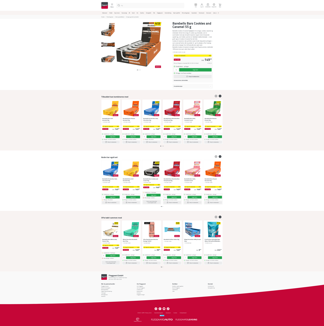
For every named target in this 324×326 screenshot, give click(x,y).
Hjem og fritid (176, 13)
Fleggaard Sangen (141, 294)
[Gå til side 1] (138, 70)
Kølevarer (104, 13)
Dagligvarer (160, 13)
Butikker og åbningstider (177, 286)
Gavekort (103, 296)
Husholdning (168, 13)
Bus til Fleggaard (176, 288)
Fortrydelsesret (183, 313)
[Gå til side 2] (140, 70)
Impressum (168, 313)
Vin (137, 13)
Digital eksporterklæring (106, 291)
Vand (133, 13)
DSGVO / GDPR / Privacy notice (145, 313)
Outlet (110, 13)
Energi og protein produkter (132, 17)
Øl (129, 13)
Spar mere (117, 13)
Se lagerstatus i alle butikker (181, 80)
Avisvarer (208, 13)
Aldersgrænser (104, 294)
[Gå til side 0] (137, 70)
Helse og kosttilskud (119, 17)
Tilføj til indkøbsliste (193, 76)
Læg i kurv (195, 70)
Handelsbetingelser (158, 313)
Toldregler (103, 293)
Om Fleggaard (140, 286)
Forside (103, 17)
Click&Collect (140, 289)
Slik (154, 13)
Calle (173, 291)
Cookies (175, 313)
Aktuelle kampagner (105, 288)
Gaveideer (194, 13)
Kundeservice (211, 286)
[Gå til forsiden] (104, 5)
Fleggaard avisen (105, 286)
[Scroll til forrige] (216, 96)
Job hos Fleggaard (141, 288)
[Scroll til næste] (217, 13)
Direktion (139, 293)
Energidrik (148, 13)
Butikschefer (140, 291)
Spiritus (142, 13)
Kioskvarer (201, 13)
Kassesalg (124, 13)
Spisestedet (175, 289)
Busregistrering (211, 288)
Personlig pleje (186, 13)
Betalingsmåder (104, 289)
